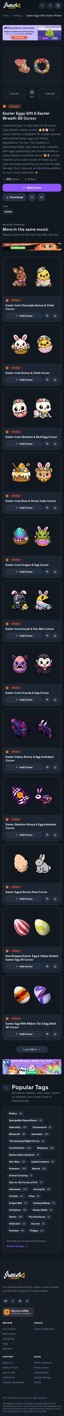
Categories (8, 1338)
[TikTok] (27, 1301)
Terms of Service (43, 1362)
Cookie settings (42, 1377)
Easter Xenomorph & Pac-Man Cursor (30, 628)
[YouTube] (6, 1301)
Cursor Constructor (44, 1328)
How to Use (9, 1372)
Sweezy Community (13, 1382)
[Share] (41, 197)
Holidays (17, 15)
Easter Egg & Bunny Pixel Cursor (26, 892)
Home (6, 15)
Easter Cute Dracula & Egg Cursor (27, 692)
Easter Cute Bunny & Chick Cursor (28, 373)
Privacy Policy (41, 1367)
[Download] (55, 315)
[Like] (32, 197)
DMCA (37, 1382)
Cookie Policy (41, 1372)
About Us (8, 1362)
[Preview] (47, 315)
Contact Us (9, 1377)
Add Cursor (34, 187)
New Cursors (9, 1333)
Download (16, 197)
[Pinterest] (20, 1301)
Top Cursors (9, 1328)
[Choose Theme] (50, 5)
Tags (5, 1343)
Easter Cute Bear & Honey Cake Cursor (31, 501)
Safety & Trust (10, 1367)
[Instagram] (13, 1301)
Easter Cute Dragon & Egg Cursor (27, 564)
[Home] (12, 5)
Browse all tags (15, 1246)
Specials (7, 1348)
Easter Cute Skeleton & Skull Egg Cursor (31, 437)
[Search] (42, 5)
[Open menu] (58, 5)
